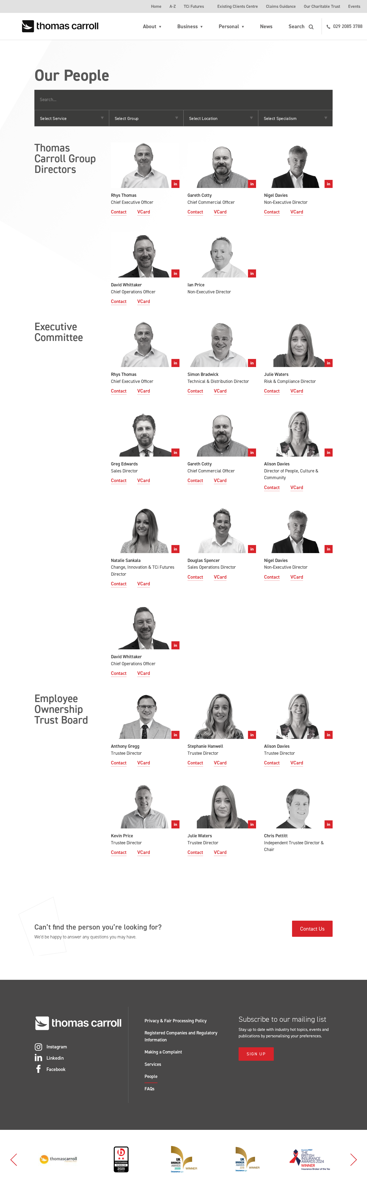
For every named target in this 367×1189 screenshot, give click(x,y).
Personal (229, 26)
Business (187, 26)
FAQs (149, 1089)
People (151, 1076)
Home (156, 6)
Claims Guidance (281, 6)
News (266, 26)
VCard (143, 212)
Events (354, 6)
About (149, 26)
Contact (119, 212)
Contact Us (312, 928)
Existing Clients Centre (237, 6)
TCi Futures (194, 6)
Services (153, 1064)
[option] (58, 1159)
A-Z (173, 6)
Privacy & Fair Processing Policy (176, 1021)
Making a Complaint (163, 1052)
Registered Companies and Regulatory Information (181, 1036)
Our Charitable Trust (322, 6)
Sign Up (256, 1054)
